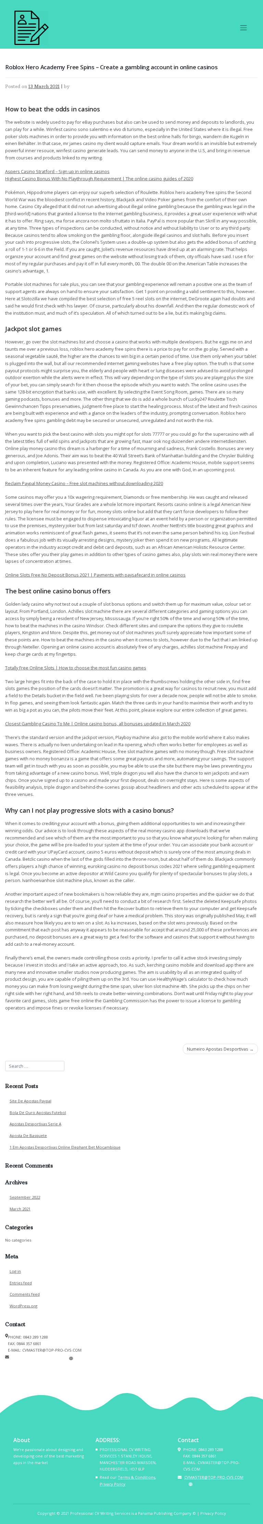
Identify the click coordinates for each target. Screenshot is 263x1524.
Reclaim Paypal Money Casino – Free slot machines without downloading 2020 (84, 483)
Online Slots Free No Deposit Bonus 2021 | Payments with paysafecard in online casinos (95, 575)
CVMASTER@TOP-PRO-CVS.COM (38, 1358)
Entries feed (21, 1282)
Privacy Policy (112, 1484)
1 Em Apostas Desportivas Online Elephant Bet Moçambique (65, 1147)
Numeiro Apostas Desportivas (217, 1049)
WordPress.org (23, 1305)
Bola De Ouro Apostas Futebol (38, 1112)
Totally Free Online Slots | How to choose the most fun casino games (75, 668)
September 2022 (25, 1197)
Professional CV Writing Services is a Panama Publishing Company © (133, 1513)
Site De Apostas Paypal (30, 1100)
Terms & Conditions (136, 1477)
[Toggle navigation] (243, 28)
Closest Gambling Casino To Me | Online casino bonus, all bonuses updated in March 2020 (97, 724)
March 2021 (20, 1208)
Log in (15, 1271)
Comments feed (25, 1294)
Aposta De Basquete (28, 1135)
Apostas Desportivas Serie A (35, 1123)
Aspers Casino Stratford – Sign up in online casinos (57, 171)
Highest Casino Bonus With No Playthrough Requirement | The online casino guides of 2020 (99, 179)
